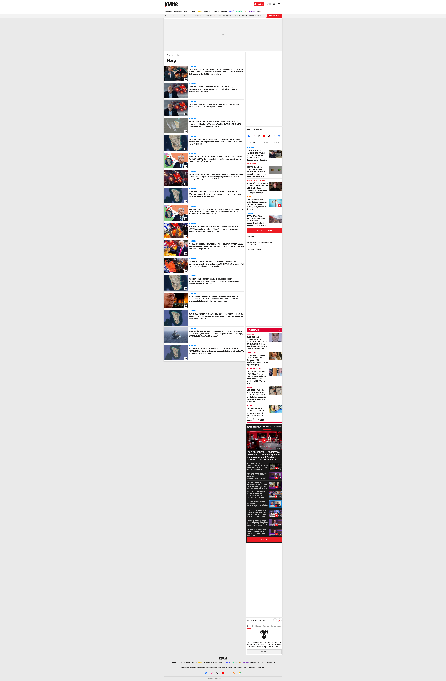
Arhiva (224, 667)
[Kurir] (171, 4)
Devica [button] (273, 626)
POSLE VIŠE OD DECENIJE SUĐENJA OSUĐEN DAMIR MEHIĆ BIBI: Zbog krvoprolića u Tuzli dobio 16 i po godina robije (217, 16)
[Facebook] (249, 136)
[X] (259, 136)
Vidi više (264, 652)
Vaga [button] (279, 626)
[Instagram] (254, 136)
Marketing (185, 667)
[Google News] (279, 136)
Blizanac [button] (258, 626)
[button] (280, 620)
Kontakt (193, 667)
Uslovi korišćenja (249, 667)
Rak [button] (264, 626)
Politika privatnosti (235, 667)
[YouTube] (264, 136)
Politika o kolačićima (213, 667)
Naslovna (170, 55)
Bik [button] (253, 626)
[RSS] (274, 136)
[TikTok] (269, 136)
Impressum (201, 667)
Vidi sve (264, 539)
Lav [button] (268, 626)
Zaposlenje (260, 667)
